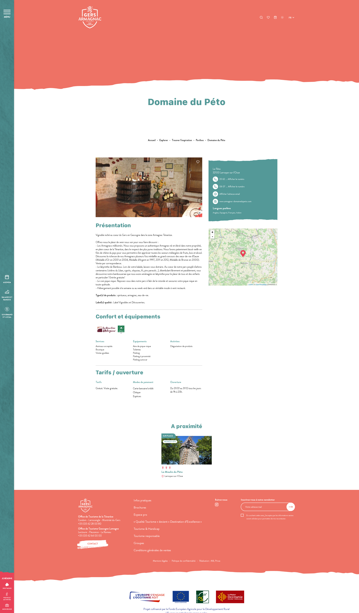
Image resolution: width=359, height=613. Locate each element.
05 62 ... (231, 179)
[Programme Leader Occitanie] (202, 597)
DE (290, 24)
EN (290, 21)
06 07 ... (232, 186)
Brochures (140, 507)
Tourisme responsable (147, 536)
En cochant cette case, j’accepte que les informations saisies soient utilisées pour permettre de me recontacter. (269, 517)
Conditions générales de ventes (152, 550)
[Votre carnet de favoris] (268, 18)
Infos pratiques (142, 500)
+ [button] (212, 232)
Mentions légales (160, 560)
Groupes (139, 543)
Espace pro (140, 514)
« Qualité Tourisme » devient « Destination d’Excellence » (168, 521)
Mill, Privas (215, 560)
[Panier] (275, 18)
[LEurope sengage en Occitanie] (147, 597)
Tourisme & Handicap (146, 529)
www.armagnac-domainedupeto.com (235, 201)
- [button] (212, 236)
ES (290, 27)
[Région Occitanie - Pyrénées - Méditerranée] (230, 597)
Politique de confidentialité (183, 560)
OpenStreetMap (261, 284)
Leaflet (250, 284)
